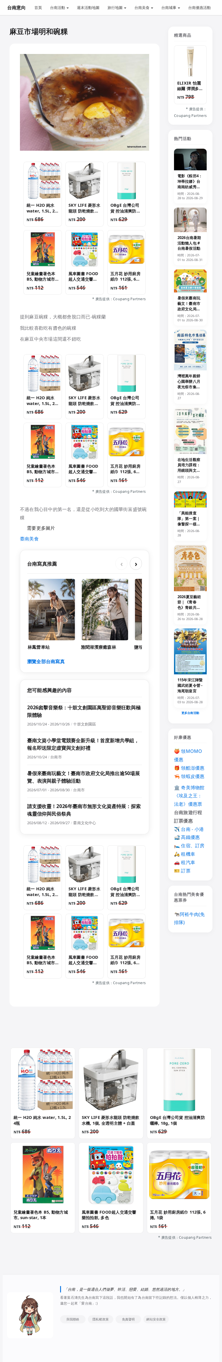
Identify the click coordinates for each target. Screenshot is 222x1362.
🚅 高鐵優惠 (187, 837)
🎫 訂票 (182, 870)
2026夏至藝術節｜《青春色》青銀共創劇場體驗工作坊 (189, 607)
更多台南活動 (190, 713)
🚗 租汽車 (184, 862)
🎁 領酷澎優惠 (189, 768)
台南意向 (16, 7)
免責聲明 (128, 1319)
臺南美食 (29, 539)
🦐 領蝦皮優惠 (189, 776)
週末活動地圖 (88, 7)
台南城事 (169, 7)
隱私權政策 (100, 1319)
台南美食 (142, 7)
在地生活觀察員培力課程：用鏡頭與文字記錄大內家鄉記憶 (188, 470)
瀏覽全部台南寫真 (46, 661)
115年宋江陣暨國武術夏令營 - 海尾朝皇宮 (190, 685)
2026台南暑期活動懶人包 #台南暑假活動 (189, 243)
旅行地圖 (115, 7)
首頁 (38, 7)
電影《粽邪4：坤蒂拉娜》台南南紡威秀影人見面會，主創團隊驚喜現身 (189, 189)
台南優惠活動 (199, 7)
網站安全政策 (156, 1319)
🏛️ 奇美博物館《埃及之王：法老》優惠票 (189, 795)
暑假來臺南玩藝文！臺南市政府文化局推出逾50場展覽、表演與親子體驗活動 (188, 311)
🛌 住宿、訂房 (189, 845)
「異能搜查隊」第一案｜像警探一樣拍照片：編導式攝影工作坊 (188, 523)
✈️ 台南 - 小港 (189, 829)
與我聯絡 (72, 1319)
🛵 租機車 (184, 854)
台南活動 (58, 7)
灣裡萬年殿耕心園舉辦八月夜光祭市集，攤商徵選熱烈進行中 (188, 386)
